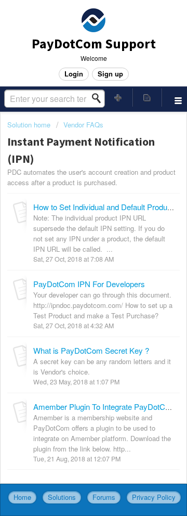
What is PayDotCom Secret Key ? (91, 350)
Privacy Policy (154, 497)
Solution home (29, 125)
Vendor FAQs (83, 125)
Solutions (62, 497)
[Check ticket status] (147, 97)
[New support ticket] (118, 97)
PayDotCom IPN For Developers (89, 283)
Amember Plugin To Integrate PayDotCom (104, 406)
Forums (103, 497)
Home (22, 497)
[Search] (99, 98)
